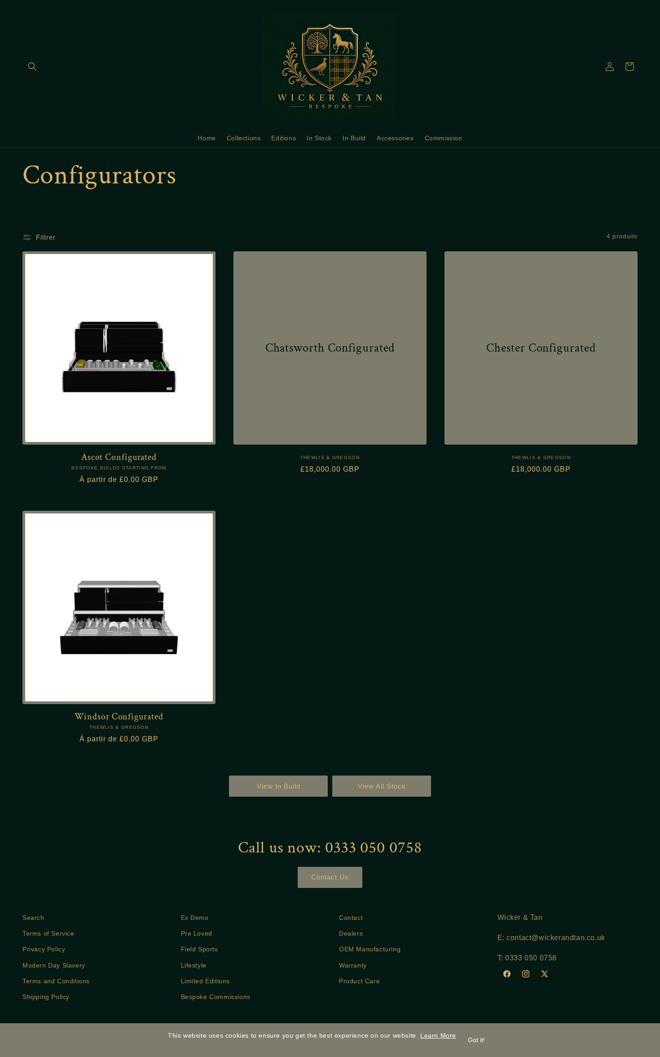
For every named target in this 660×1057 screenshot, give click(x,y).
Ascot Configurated (119, 457)
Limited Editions (205, 980)
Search (33, 917)
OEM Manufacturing (369, 949)
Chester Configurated (540, 347)
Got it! (476, 1040)
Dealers (351, 933)
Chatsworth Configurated (330, 347)
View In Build (278, 786)
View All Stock (382, 786)
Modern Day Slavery (53, 964)
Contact (351, 917)
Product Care (359, 980)
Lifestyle (194, 964)
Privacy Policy (43, 949)
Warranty (353, 964)
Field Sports (199, 949)
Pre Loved (196, 933)
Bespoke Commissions (216, 996)
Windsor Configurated (119, 717)
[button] (32, 66)
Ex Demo (195, 917)
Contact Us (330, 877)
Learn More (438, 1035)
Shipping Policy (46, 996)
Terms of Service (48, 933)
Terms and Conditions (56, 980)
